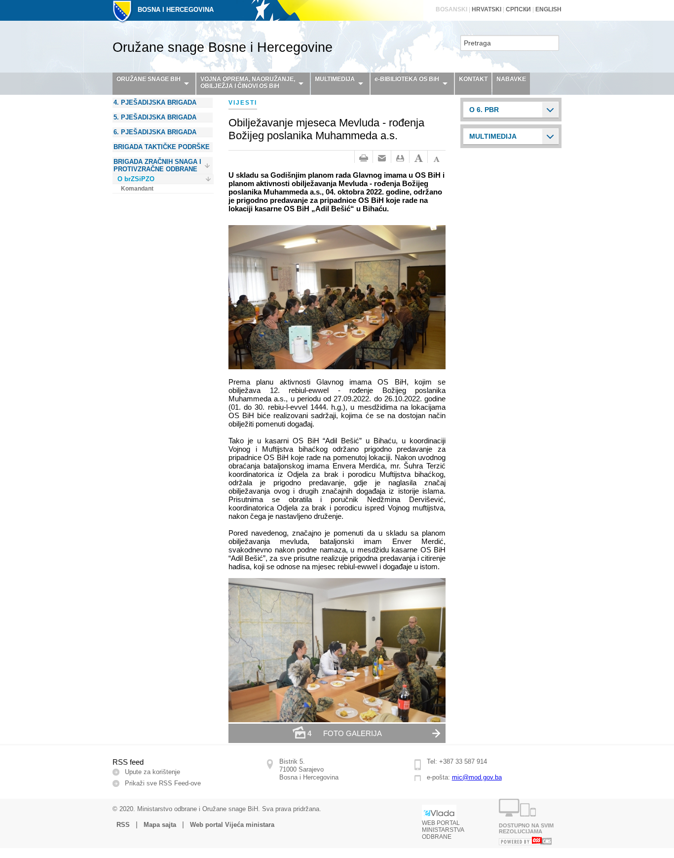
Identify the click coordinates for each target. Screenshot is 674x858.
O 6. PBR (484, 110)
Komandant (137, 188)
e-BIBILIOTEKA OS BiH (406, 79)
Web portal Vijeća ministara (232, 824)
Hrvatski (486, 9)
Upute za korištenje (152, 772)
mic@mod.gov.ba (477, 777)
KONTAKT (473, 79)
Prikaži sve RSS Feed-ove (163, 783)
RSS (123, 824)
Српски (518, 9)
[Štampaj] (364, 158)
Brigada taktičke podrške (161, 147)
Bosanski (451, 9)
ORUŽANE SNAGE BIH (148, 79)
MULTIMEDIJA (335, 79)
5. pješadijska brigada (154, 117)
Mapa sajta (160, 824)
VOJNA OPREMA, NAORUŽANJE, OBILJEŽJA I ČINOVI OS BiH (247, 82)
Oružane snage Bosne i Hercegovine (222, 47)
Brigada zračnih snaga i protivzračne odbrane (157, 165)
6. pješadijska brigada (154, 132)
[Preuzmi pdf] (400, 158)
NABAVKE (511, 79)
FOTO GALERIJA (344, 733)
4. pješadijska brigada (154, 102)
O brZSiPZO (135, 179)
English (548, 9)
